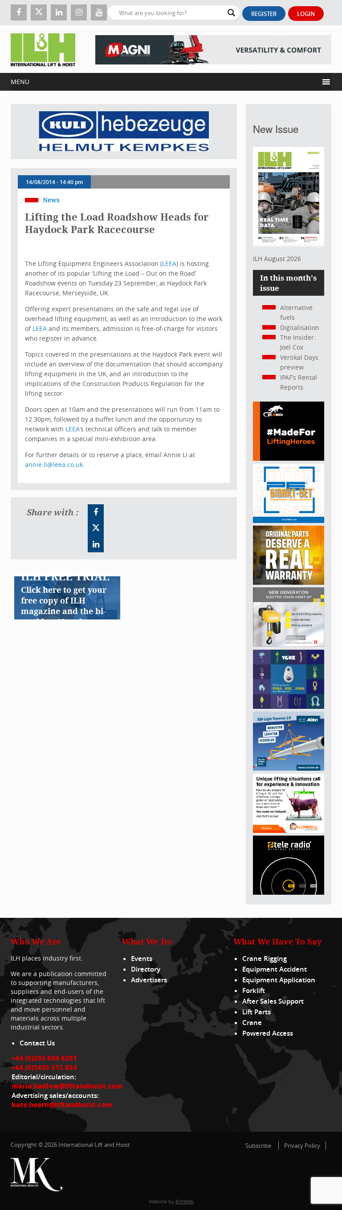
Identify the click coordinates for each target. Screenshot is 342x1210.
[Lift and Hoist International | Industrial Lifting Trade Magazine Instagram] (79, 12)
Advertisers (149, 980)
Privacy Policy (302, 1146)
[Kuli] (124, 131)
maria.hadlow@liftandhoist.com (67, 1086)
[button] (164, 82)
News (51, 200)
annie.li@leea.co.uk (54, 464)
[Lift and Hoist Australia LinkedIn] (96, 544)
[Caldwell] (288, 830)
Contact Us (37, 1043)
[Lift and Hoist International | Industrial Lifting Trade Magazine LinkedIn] (59, 12)
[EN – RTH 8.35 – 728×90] (213, 49)
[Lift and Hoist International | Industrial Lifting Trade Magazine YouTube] (99, 12)
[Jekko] (288, 458)
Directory (145, 969)
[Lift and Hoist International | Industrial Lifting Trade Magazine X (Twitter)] (39, 12)
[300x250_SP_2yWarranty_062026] (288, 582)
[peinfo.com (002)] (288, 520)
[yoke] (288, 706)
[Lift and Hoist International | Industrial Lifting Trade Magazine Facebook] (19, 12)
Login (306, 14)
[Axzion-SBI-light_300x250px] (288, 768)
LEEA (169, 263)
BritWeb (184, 1201)
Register (264, 14)
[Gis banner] (288, 644)
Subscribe (258, 1146)
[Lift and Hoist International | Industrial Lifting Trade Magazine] (43, 49)
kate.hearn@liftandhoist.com (62, 1105)
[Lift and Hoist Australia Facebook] (96, 512)
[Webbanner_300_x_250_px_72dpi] (288, 892)
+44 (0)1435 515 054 (44, 1067)
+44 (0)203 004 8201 (44, 1058)
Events (141, 958)
